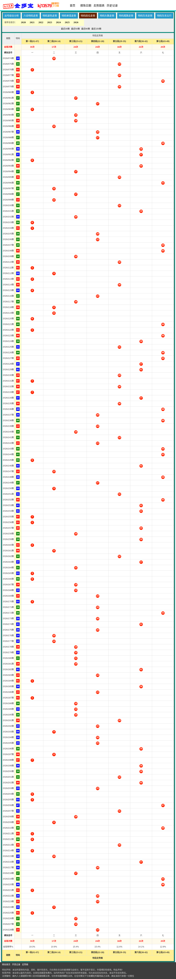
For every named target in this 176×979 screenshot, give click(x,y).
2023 (49, 22)
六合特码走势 (31, 15)
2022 (40, 22)
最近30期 (65, 29)
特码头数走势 (107, 15)
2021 (32, 22)
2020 (23, 22)
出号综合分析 (11, 15)
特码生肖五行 (164, 15)
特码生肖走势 (145, 15)
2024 (58, 22)
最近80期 (85, 29)
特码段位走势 (88, 15)
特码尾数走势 (126, 15)
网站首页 (6, 964)
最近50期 (75, 29)
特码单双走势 (69, 15)
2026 (76, 22)
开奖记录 (16, 964)
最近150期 (96, 29)
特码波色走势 (50, 15)
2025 (67, 22)
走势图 (25, 964)
